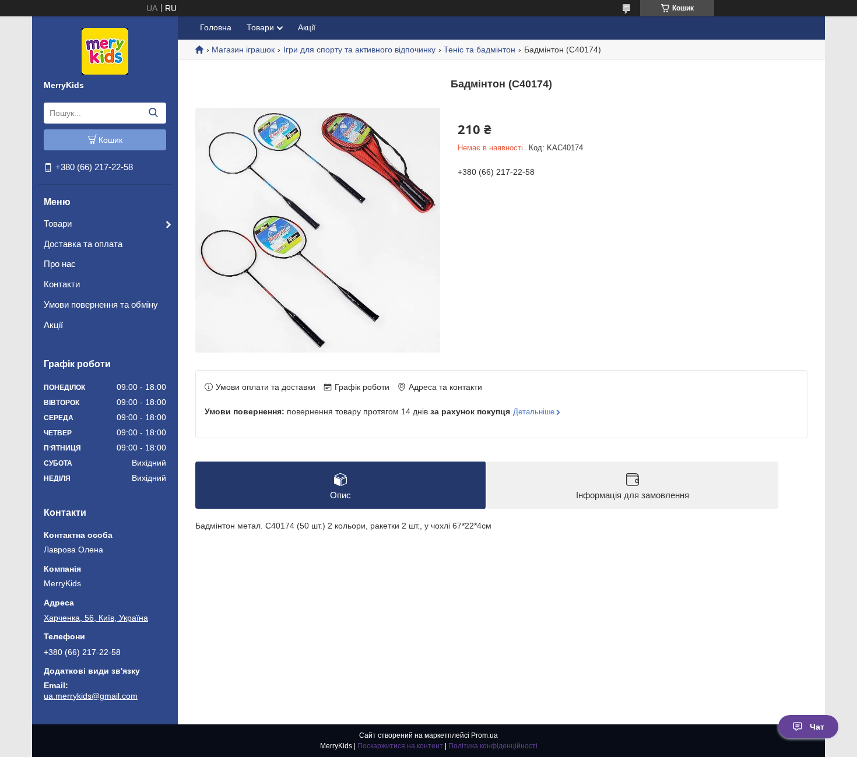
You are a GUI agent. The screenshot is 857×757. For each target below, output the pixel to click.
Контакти (62, 284)
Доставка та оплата (83, 244)
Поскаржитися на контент (400, 746)
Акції (53, 325)
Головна (215, 27)
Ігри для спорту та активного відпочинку (359, 49)
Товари (58, 223)
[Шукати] (153, 113)
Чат (817, 726)
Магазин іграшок (243, 49)
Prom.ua (484, 735)
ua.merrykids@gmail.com (91, 695)
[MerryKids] (105, 50)
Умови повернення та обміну (101, 304)
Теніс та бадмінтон (479, 49)
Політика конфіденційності (493, 746)
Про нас (60, 264)
